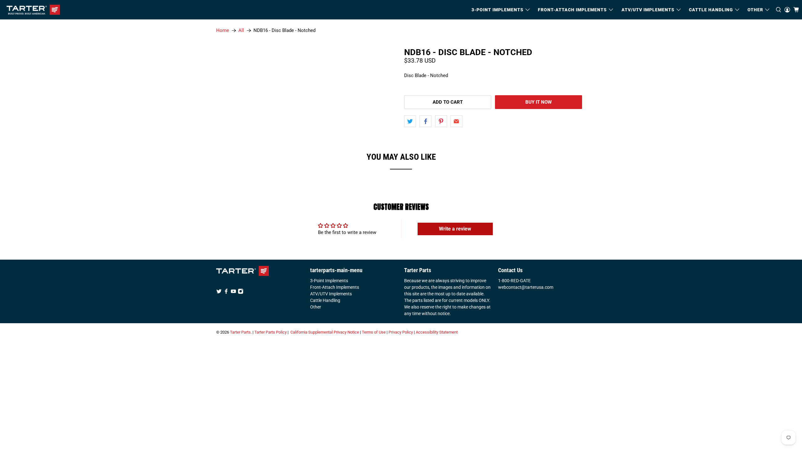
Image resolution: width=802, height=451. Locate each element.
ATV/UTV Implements (331, 293)
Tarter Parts (240, 332)
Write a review (455, 229)
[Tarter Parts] (33, 10)
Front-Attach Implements (334, 287)
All (241, 30)
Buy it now (538, 102)
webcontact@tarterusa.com (525, 287)
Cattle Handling (711, 9)
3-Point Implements (329, 280)
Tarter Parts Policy (270, 332)
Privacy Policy (400, 332)
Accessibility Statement (437, 332)
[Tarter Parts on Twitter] (219, 292)
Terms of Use (374, 332)
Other (315, 306)
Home (222, 30)
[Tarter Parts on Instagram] (240, 292)
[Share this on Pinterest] (441, 121)
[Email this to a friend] (456, 121)
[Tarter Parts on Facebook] (226, 292)
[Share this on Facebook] (425, 121)
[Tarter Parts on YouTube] (233, 292)
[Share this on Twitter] (410, 121)
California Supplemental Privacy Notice (324, 332)
